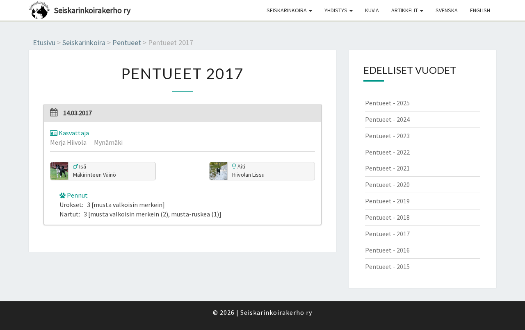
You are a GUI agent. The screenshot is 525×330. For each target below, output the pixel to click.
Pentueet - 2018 (387, 217)
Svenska (447, 10)
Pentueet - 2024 (387, 119)
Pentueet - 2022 (387, 152)
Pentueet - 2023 (387, 136)
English (480, 10)
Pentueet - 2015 (387, 266)
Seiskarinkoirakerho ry (92, 10)
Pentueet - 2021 (387, 168)
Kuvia (372, 10)
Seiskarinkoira (287, 10)
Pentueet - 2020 (387, 184)
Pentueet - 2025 (387, 103)
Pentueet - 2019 (387, 201)
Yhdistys (336, 10)
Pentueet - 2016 (387, 250)
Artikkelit (405, 10)
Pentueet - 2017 (387, 234)
